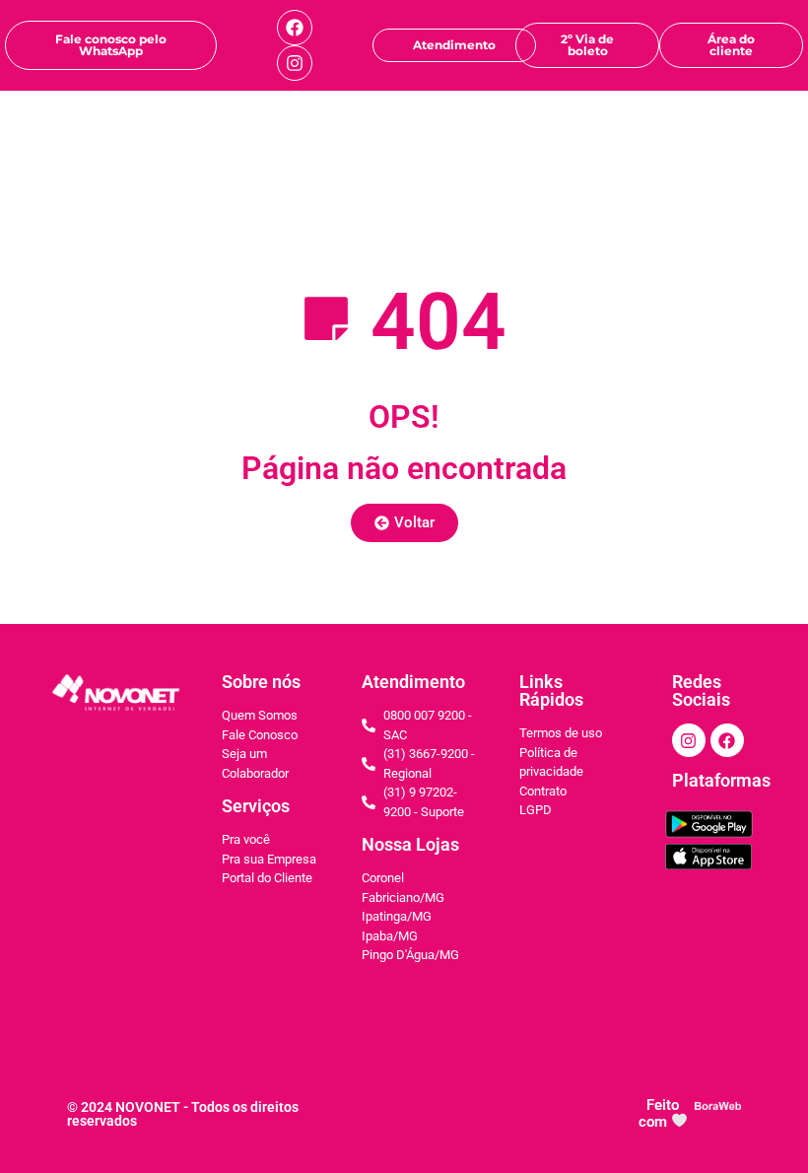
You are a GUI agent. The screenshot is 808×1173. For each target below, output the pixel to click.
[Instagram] (294, 63)
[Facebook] (294, 27)
